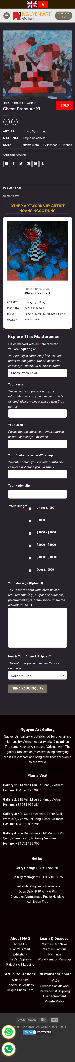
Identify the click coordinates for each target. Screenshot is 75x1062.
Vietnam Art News (55, 944)
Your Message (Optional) (25, 583)
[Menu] (6, 15)
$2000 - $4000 (46, 545)
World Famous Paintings (55, 959)
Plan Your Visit (20, 949)
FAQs (54, 980)
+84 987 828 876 (51, 877)
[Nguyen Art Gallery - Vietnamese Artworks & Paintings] (32, 15)
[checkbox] (30, 508)
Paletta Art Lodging (20, 964)
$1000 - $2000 (46, 532)
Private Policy (55, 1001)
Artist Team (20, 980)
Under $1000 (45, 507)
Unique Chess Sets (20, 990)
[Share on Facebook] (14, 164)
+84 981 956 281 (48, 868)
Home (6, 103)
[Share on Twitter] (21, 164)
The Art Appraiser (20, 959)
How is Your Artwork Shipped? (29, 656)
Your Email (16, 425)
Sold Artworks (25, 103)
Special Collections (20, 985)
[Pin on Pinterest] (35, 164)
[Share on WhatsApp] (6, 164)
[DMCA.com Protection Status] (38, 1032)
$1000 (41, 520)
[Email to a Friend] (28, 164)
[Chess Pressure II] (37, 251)
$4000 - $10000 (47, 557)
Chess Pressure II (37, 293)
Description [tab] (12, 187)
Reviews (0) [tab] (11, 195)
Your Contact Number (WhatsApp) (33, 455)
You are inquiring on (23, 349)
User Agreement (54, 996)
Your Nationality (20, 485)
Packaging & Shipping (55, 991)
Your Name (16, 384)
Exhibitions (20, 954)
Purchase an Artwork (54, 986)
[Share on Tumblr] (42, 164)
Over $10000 (45, 569)
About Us (20, 944)
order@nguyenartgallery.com (42, 886)
